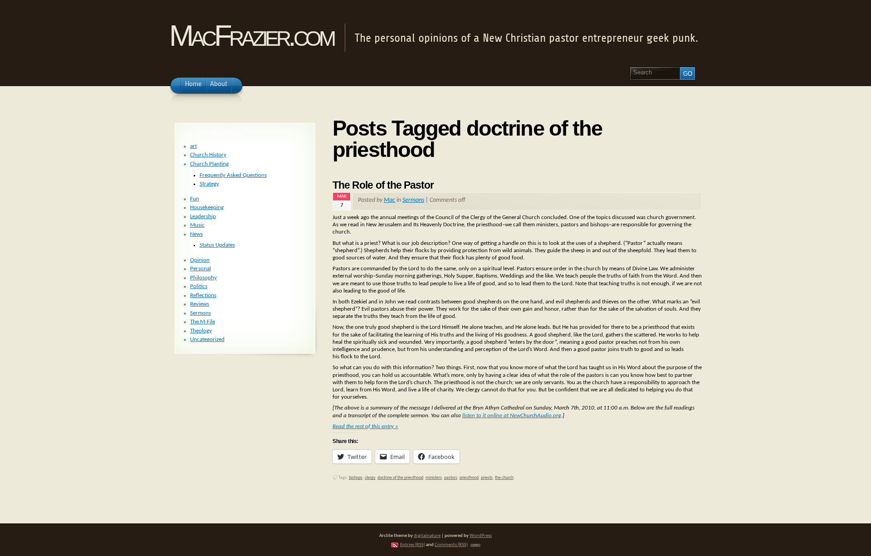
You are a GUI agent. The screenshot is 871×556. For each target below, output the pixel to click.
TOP (475, 545)
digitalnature (427, 535)
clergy (370, 477)
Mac (389, 200)
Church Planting (209, 164)
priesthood (469, 477)
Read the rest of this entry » (365, 426)
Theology (201, 331)
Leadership (203, 216)
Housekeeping (207, 207)
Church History (208, 155)
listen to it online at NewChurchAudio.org (511, 416)
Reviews (199, 304)
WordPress (481, 535)
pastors (450, 477)
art (193, 146)
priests (487, 477)
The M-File (202, 322)
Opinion (200, 260)
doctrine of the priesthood (400, 477)
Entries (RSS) (412, 544)
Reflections (203, 295)
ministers (434, 477)
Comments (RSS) (451, 544)
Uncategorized (207, 339)
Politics (198, 286)
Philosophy (203, 278)
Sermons (413, 200)
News (196, 234)
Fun (194, 199)
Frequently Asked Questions (233, 175)
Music (197, 225)
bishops (355, 477)
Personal (200, 269)
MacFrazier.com (251, 35)
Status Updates (217, 245)
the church (504, 477)
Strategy (209, 184)
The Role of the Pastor (383, 185)
